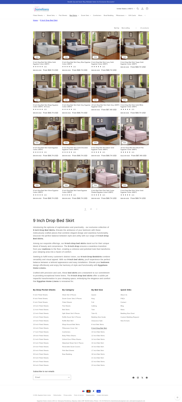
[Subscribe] (68, 377)
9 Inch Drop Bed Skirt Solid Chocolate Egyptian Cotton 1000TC (75, 148)
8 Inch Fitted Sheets (40, 298)
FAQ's (123, 298)
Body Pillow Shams (69, 335)
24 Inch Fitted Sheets (41, 347)
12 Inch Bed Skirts (98, 335)
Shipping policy (90, 395)
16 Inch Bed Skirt (97, 347)
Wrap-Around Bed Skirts (71, 324)
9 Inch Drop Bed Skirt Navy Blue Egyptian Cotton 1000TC (76, 63)
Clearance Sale (96, 321)
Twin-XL (94, 313)
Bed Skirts (66, 309)
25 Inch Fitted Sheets (41, 350)
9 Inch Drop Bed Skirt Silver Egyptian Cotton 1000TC (45, 191)
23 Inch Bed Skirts (98, 365)
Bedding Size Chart (128, 313)
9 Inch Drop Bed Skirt (49, 20)
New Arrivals (125, 321)
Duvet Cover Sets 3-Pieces (72, 298)
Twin (93, 309)
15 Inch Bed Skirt (97, 343)
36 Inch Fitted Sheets (41, 365)
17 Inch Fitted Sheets (41, 332)
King (93, 298)
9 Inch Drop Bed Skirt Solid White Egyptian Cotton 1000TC (132, 106)
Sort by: (117, 28)
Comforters (66, 332)
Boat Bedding (67, 354)
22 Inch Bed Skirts (98, 361)
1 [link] (85, 209)
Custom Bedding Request (130, 317)
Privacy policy (68, 395)
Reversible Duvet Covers (71, 347)
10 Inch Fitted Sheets (41, 306)
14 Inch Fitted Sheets (41, 321)
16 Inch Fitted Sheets (41, 328)
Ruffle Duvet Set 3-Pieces (71, 317)
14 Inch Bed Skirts (98, 339)
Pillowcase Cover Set (70, 328)
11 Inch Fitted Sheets (41, 309)
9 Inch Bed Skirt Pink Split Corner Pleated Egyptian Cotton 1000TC (102, 191)
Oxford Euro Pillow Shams (71, 339)
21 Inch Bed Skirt (97, 358)
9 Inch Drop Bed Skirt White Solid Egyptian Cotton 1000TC (44, 63)
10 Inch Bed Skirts (98, 332)
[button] (39, 15)
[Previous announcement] (33, 2)
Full (92, 302)
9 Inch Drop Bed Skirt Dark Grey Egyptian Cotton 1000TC (76, 106)
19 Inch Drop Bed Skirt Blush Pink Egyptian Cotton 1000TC (132, 148)
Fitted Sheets (67, 302)
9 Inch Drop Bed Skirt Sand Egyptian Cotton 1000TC (45, 148)
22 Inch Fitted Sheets (41, 343)
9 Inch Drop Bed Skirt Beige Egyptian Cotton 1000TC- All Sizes (45, 106)
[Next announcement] (148, 2)
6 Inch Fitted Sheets (40, 295)
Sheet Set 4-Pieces (69, 295)
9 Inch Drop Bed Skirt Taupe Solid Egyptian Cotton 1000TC (132, 63)
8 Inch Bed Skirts (97, 324)
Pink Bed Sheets (68, 350)
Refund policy (57, 395)
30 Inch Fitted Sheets (41, 354)
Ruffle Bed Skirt (68, 321)
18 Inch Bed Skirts (98, 354)
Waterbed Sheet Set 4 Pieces (72, 343)
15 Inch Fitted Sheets (41, 324)
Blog (122, 306)
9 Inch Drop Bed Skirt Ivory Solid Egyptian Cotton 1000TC (102, 63)
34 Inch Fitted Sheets (41, 361)
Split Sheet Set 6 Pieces (71, 313)
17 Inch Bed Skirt (97, 350)
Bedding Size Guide (98, 317)
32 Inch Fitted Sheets (41, 358)
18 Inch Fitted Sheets (41, 335)
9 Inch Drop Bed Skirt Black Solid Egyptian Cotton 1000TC (102, 148)
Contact (123, 302)
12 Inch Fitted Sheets (41, 313)
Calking (94, 306)
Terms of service (79, 395)
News (122, 309)
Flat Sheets (66, 306)
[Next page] (96, 209)
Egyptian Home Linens (44, 395)
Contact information (102, 395)
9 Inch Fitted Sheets (40, 302)
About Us (124, 295)
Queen (93, 295)
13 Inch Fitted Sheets (41, 317)
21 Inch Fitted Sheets (41, 339)
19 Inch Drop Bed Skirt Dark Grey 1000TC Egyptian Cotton (105, 106)
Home (35, 20)
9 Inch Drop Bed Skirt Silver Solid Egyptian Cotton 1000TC (132, 191)
